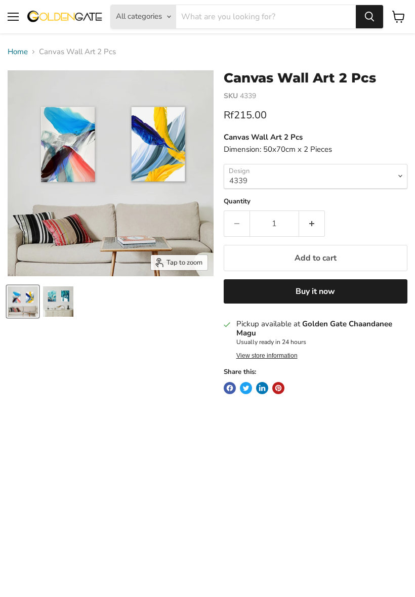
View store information (267, 355)
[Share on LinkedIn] (262, 388)
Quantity (237, 201)
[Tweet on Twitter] (246, 388)
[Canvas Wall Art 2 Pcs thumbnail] (23, 301)
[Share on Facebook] (230, 388)
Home (18, 52)
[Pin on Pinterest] (278, 388)
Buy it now (315, 291)
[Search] (369, 16)
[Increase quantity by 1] (312, 223)
